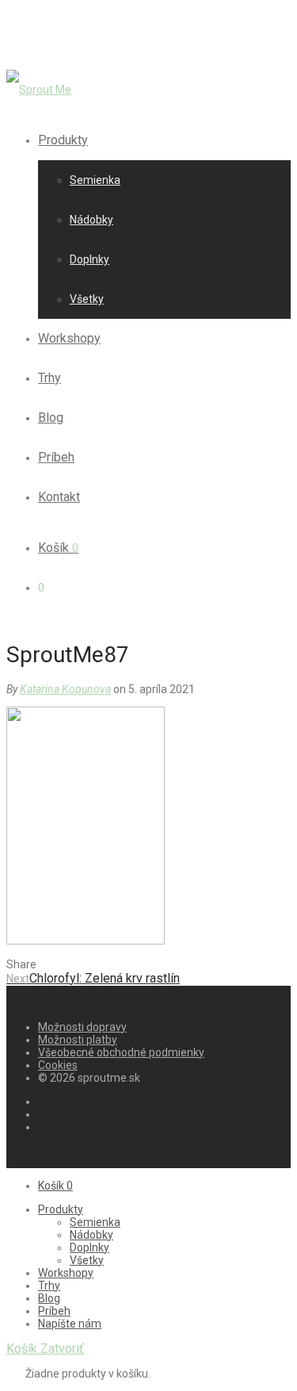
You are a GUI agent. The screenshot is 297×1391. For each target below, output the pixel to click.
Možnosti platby (77, 1039)
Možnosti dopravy (82, 1027)
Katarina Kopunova (65, 689)
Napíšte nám (69, 1323)
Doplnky (89, 259)
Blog (50, 417)
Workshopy (69, 338)
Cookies (58, 1065)
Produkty (63, 140)
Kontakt (59, 496)
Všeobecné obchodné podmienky (121, 1052)
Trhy (49, 377)
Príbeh (56, 457)
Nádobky (91, 219)
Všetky (87, 299)
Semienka (95, 180)
